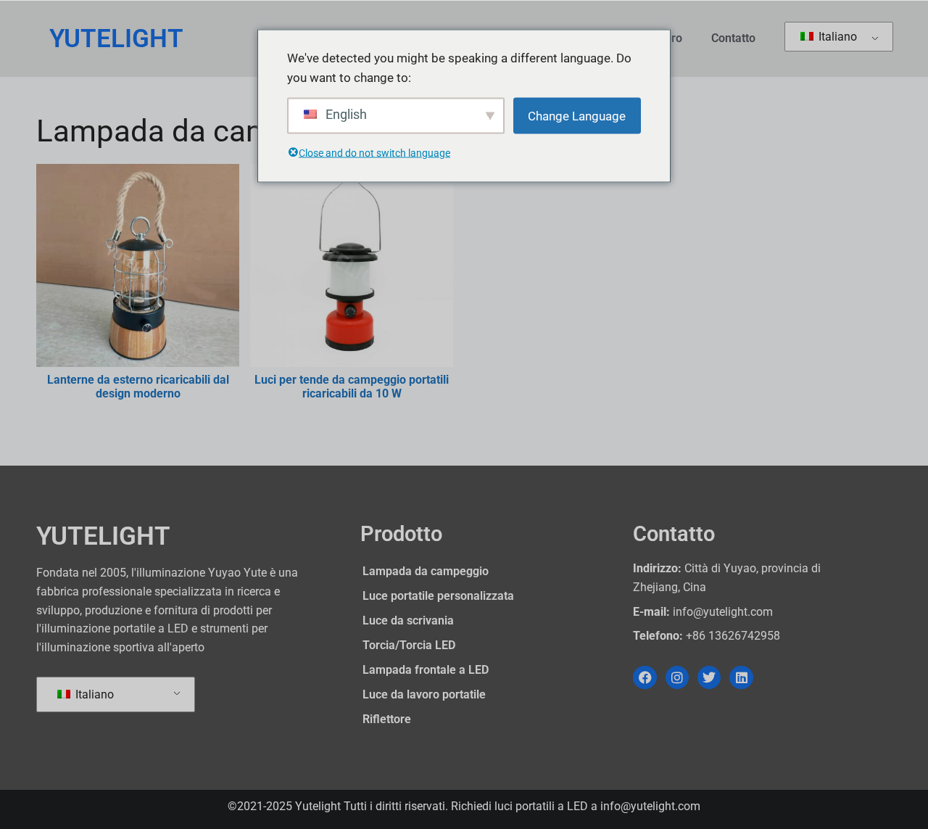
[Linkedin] (741, 677)
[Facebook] (644, 677)
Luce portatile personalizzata (438, 596)
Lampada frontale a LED (425, 670)
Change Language (577, 115)
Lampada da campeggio (425, 571)
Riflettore (386, 719)
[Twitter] (709, 677)
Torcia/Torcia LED (408, 645)
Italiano (836, 37)
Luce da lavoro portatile (424, 694)
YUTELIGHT (116, 39)
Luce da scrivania (408, 620)
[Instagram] (677, 677)
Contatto (733, 38)
